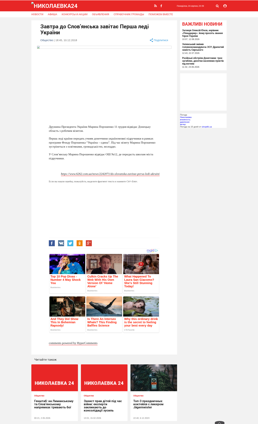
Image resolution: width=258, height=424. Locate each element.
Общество (46, 40)
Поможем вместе (161, 14)
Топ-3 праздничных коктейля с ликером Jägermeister (148, 404)
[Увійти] (225, 6)
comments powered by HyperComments (73, 343)
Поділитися (161, 40)
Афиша (52, 14)
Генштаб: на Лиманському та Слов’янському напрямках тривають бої (53, 404)
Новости (37, 14)
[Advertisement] (104, 215)
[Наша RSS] (156, 5)
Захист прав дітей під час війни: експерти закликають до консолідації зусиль (103, 405)
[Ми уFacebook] (161, 5)
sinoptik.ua (207, 126)
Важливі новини (202, 24)
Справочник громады (129, 14)
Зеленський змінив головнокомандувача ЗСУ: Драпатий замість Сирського (203, 46)
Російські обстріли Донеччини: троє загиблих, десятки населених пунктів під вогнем (203, 60)
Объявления (100, 14)
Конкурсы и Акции (74, 14)
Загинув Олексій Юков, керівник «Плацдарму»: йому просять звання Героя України (202, 33)
